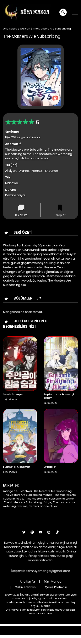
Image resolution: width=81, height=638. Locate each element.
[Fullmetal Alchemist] (20, 436)
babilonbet (53, 628)
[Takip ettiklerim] (60, 208)
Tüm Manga (52, 581)
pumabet (27, 632)
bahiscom (68, 632)
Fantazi (37, 171)
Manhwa (26, 491)
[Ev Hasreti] (61, 436)
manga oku (10, 491)
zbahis (69, 628)
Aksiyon (25, 28)
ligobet (37, 628)
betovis (53, 632)
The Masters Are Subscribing (52, 28)
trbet (40, 632)
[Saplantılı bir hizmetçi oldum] (61, 363)
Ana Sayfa (10, 28)
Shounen (51, 171)
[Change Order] (39, 298)
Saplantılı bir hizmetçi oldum (59, 396)
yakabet (11, 632)
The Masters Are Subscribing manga (28, 495)
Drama (24, 171)
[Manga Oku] (27, 12)
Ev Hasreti (50, 467)
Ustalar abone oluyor (43, 506)
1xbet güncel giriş (17, 628)
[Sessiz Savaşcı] (20, 363)
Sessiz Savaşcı (13, 394)
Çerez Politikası (56, 587)
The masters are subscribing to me (50, 498)
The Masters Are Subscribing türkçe (27, 502)
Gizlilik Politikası (25, 587)
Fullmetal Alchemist (16, 467)
